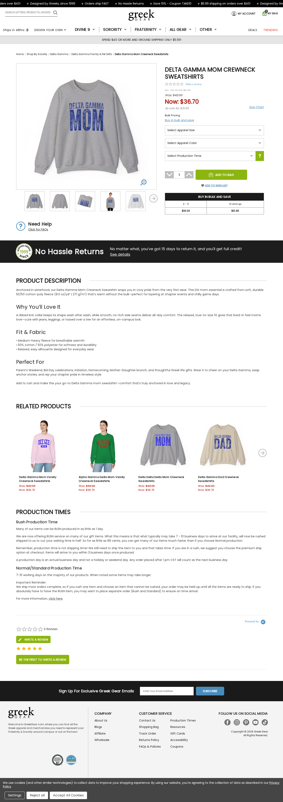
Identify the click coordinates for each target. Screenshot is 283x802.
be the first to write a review (42, 659)
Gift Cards (177, 733)
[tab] (33, 639)
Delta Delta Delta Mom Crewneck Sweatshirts (161, 479)
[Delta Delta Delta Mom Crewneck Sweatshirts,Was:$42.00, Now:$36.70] (163, 444)
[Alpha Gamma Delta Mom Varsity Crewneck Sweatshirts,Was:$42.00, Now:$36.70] (103, 444)
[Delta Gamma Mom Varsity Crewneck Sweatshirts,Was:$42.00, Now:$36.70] (43, 444)
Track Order (147, 733)
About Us (100, 720)
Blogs (98, 727)
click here (56, 599)
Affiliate (100, 733)
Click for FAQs (38, 229)
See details (120, 254)
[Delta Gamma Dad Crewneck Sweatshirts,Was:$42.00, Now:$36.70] (222, 444)
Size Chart (256, 107)
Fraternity (146, 29)
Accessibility (179, 740)
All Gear (178, 29)
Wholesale (101, 740)
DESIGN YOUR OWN (48, 30)
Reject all (37, 795)
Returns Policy (149, 740)
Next (153, 198)
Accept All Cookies (68, 795)
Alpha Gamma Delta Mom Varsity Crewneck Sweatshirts (102, 479)
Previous (19, 198)
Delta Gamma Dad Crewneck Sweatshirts (218, 479)
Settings (14, 795)
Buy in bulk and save (179, 120)
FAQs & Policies (150, 746)
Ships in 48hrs (13, 30)
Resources (177, 727)
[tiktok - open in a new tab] (265, 722)
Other (206, 29)
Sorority (112, 29)
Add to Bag (224, 175)
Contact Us (147, 720)
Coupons (176, 746)
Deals (252, 30)
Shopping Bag (149, 727)
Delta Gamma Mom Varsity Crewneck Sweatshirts (37, 479)
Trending (270, 30)
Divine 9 (82, 29)
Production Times (183, 720)
